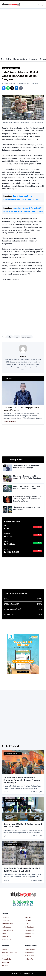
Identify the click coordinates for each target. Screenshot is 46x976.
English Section (30, 927)
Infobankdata (29, 956)
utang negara (26, 337)
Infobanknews (30, 949)
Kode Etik (5, 956)
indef (16, 337)
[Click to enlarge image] (23, 107)
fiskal (9, 337)
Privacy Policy (7, 959)
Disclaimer (5, 962)
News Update (6, 59)
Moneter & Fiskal (7, 924)
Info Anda (28, 920)
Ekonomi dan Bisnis (20, 59)
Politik (4, 933)
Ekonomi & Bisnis (7, 930)
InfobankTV (29, 959)
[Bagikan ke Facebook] (4, 88)
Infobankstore (30, 952)
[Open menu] (42, 5)
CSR (26, 924)
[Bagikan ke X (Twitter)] (12, 88)
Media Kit (5, 965)
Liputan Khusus (30, 933)
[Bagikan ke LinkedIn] (16, 88)
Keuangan (5, 920)
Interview (28, 936)
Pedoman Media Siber (9, 952)
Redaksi (4, 949)
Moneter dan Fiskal (11, 68)
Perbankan (33, 59)
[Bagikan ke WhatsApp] (8, 88)
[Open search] (38, 5)
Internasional (6, 940)
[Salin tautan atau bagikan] (21, 88)
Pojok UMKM (29, 930)
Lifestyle (28, 917)
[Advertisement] (23, 33)
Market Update (7, 927)
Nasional (5, 936)
